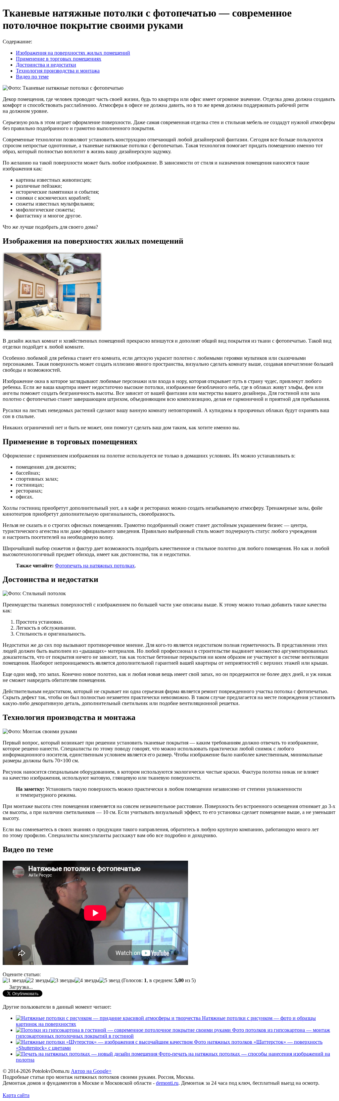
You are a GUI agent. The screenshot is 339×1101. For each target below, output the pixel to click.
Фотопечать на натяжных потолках (95, 565)
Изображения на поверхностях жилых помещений (73, 53)
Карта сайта (16, 1095)
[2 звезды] (38, 980)
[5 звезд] (109, 980)
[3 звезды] (62, 980)
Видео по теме (32, 76)
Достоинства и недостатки (46, 65)
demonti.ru (167, 1083)
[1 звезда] (14, 980)
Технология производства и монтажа (58, 70)
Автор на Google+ (91, 1071)
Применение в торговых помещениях (58, 59)
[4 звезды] (87, 980)
